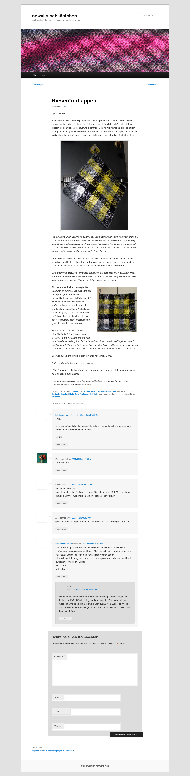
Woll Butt (93, 394)
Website (57, 726)
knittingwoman (61, 415)
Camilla (64, 394)
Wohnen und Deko (108, 391)
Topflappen (84, 394)
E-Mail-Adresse (61, 711)
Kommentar (60, 656)
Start (35, 75)
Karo (77, 394)
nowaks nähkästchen (54, 15)
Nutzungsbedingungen (52, 750)
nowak (75, 391)
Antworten (61, 444)
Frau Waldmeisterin (63, 543)
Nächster (153, 84)
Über (44, 75)
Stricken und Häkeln (91, 391)
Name (58, 696)
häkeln (71, 394)
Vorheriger (37, 84)
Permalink (56, 396)
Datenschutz (68, 750)
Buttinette (56, 394)
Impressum (37, 750)
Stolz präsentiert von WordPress (95, 765)
